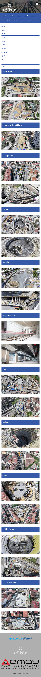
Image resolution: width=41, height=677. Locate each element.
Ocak (3, 26)
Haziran (4, 45)
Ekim (3, 59)
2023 (9, 20)
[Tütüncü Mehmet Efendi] (20, 140)
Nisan (3, 37)
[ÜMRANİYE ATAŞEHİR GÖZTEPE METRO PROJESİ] (20, 7)
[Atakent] (20, 438)
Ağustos (4, 52)
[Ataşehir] (20, 278)
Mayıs (3, 41)
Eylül (3, 56)
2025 (22, 20)
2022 (33, 16)
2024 (16, 20)
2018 (12, 16)
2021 (26, 16)
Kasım (3, 63)
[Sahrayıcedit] (20, 171)
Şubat (3, 30)
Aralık (3, 66)
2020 (19, 16)
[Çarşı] (20, 491)
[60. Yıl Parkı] (20, 87)
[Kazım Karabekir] (20, 598)
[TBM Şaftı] (20, 384)
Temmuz (4, 48)
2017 (5, 16)
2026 (29, 20)
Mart (3, 34)
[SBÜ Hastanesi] (20, 544)
